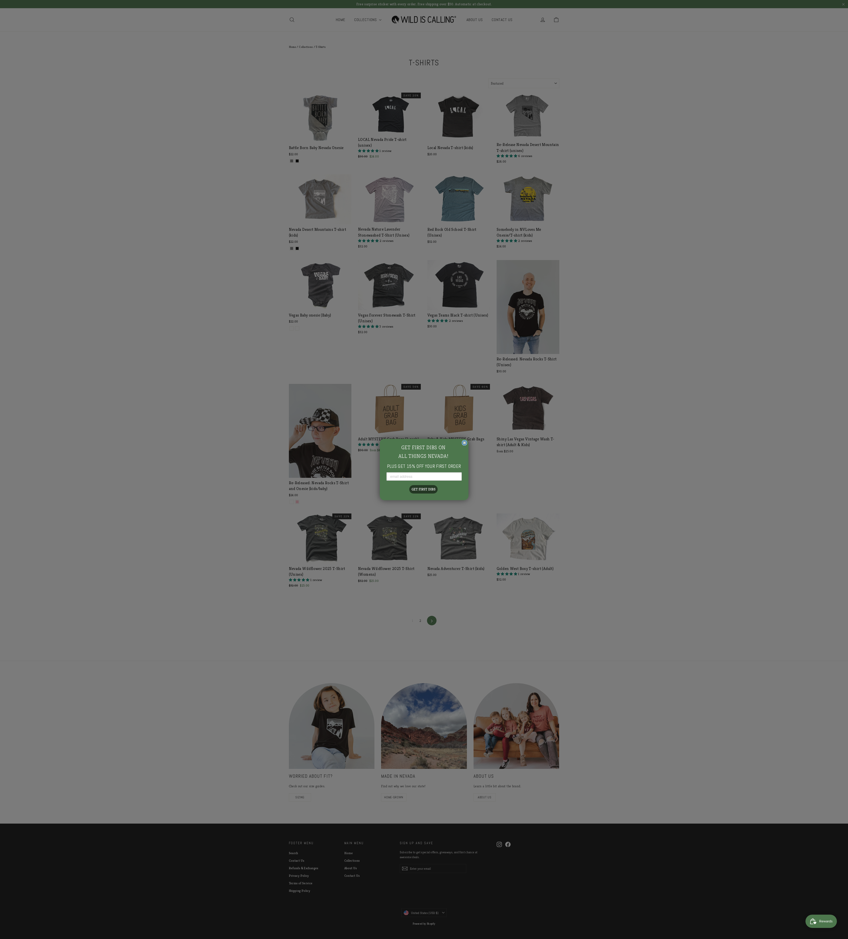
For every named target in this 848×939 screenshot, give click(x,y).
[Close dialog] (464, 443)
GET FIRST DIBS (423, 489)
